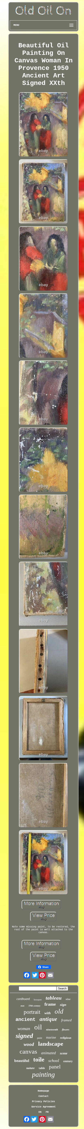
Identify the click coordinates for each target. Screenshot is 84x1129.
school (53, 1060)
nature (30, 1068)
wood (29, 1044)
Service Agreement (43, 1106)
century (68, 1061)
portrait (32, 1012)
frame (50, 1004)
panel (55, 1067)
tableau (54, 998)
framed (66, 1020)
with (47, 1013)
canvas (28, 1051)
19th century (34, 1005)
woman (24, 1028)
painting (43, 1074)
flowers (65, 1029)
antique (48, 1019)
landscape (50, 1043)
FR (47, 1112)
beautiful (21, 1060)
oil (38, 1027)
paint (39, 1038)
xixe (68, 999)
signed (24, 1035)
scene (63, 1053)
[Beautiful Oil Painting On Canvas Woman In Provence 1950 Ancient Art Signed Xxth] (43, 124)
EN (40, 1112)
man (22, 1006)
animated (48, 1053)
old (59, 1011)
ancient (25, 1019)
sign (63, 1005)
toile (38, 1059)
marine (51, 1037)
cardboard (23, 999)
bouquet (38, 999)
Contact (44, 1096)
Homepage (43, 1091)
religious (65, 1037)
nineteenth (52, 1029)
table (42, 1068)
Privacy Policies (43, 1101)
